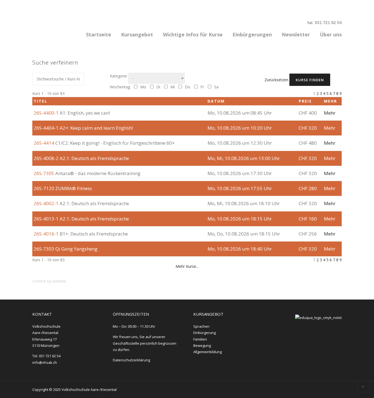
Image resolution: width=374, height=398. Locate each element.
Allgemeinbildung (207, 351)
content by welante (49, 281)
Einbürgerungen (252, 34)
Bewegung (202, 345)
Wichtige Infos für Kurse (193, 34)
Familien (200, 339)
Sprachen (201, 326)
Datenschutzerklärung (131, 360)
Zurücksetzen (276, 79)
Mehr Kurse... (187, 266)
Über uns (331, 34)
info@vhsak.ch (44, 362)
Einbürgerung (204, 332)
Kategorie (118, 76)
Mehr (329, 113)
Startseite (98, 34)
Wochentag (120, 86)
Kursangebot (137, 34)
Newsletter (296, 34)
